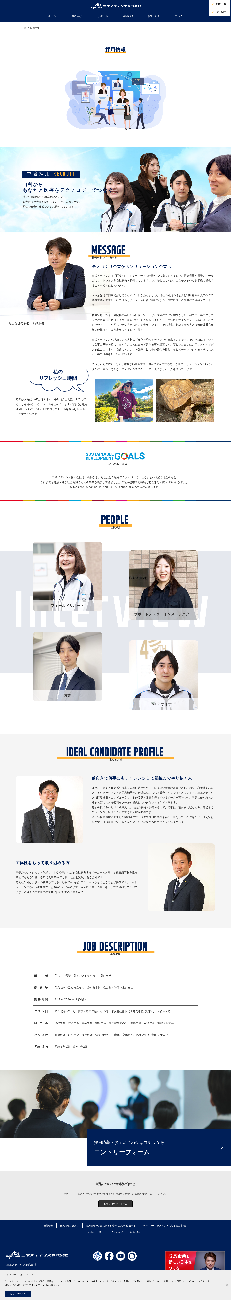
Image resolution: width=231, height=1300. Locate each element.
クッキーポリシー (31, 1284)
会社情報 (48, 1225)
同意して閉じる (18, 1294)
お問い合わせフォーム (115, 1203)
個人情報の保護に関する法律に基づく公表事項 (111, 1225)
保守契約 (221, 12)
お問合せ (221, 4)
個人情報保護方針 (69, 1225)
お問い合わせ (137, 1232)
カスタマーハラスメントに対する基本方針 (165, 1225)
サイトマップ (115, 1232)
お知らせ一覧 (94, 1232)
